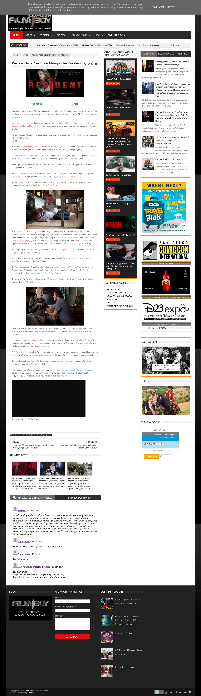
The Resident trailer (20, 419)
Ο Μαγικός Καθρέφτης (124, 633)
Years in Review (115, 35)
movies (25, 55)
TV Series (44, 35)
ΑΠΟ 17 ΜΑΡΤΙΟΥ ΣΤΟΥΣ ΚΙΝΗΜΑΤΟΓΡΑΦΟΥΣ (118, 53)
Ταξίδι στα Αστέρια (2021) (118, 175)
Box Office (61, 35)
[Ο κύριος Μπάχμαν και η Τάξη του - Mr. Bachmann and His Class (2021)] (121, 247)
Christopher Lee (15, 435)
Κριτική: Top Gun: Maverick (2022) (78, 45)
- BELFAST (110, 302)
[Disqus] (55, 542)
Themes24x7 (33, 693)
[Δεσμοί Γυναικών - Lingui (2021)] (121, 188)
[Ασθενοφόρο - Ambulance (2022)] (121, 91)
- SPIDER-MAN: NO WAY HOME (119, 306)
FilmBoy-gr (34, 419)
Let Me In (23, 150)
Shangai (27, 240)
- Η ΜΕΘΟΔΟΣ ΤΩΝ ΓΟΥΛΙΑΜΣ (119, 292)
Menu (97, 35)
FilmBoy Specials (79, 35)
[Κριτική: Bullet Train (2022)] (121, 63)
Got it (170, 7)
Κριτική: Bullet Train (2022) (167, 159)
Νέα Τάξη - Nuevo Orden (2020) (120, 235)
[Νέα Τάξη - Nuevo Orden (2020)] (121, 219)
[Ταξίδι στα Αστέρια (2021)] (121, 159)
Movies (29, 35)
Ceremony (82, 249)
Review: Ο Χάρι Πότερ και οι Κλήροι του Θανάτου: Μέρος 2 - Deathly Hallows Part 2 (128, 620)
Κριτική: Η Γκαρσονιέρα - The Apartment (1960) (38, 45)
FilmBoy (28, 691)
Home (17, 35)
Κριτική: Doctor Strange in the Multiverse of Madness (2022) (123, 45)
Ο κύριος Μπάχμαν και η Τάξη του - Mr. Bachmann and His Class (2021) (120, 266)
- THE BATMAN (112, 289)
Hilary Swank (26, 435)
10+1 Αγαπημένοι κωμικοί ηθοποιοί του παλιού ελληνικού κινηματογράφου (172, 140)
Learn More (158, 7)
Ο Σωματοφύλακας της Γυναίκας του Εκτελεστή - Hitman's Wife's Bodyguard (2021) (118, 142)
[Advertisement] (137, 20)
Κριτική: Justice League (125, 667)
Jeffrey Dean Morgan (38, 435)
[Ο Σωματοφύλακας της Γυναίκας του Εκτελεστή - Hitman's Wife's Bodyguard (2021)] (121, 123)
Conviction (40, 231)
